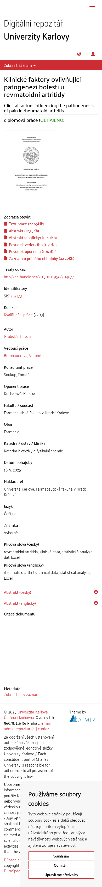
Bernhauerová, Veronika (24, 355)
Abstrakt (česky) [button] (17, 592)
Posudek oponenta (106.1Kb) (32, 251)
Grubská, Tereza (17, 336)
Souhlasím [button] (61, 856)
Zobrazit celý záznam (21, 694)
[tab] (51, 295)
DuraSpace (13, 870)
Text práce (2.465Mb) (26, 223)
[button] (79, 53)
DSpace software (18, 859)
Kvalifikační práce (18, 314)
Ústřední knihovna (19, 717)
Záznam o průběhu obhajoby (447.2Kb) (41, 258)
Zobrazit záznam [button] (18, 65)
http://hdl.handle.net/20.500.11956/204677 (39, 276)
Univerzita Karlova (33, 711)
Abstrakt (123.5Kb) (23, 230)
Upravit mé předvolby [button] (61, 874)
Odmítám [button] (61, 865)
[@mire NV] (83, 717)
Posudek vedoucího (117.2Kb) (33, 244)
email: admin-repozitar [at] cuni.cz (27, 725)
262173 (16, 295)
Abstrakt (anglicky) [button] (20, 603)
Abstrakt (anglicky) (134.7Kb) (32, 237)
